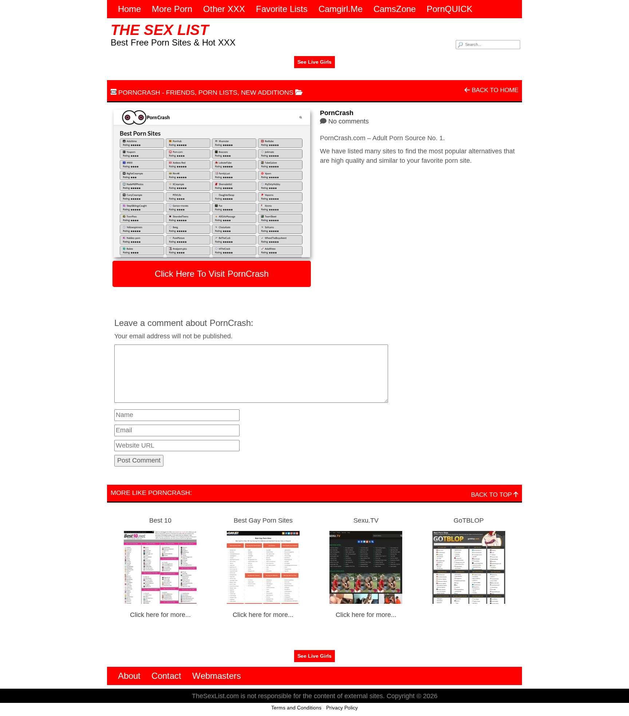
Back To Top (492, 494)
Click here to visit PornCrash (212, 274)
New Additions (267, 92)
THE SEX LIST (160, 30)
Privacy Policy (342, 708)
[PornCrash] (211, 183)
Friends (180, 92)
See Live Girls (314, 62)
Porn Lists (217, 92)
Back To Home (494, 90)
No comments (348, 121)
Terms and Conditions (296, 708)
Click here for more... (160, 614)
